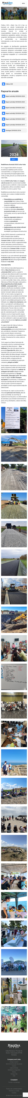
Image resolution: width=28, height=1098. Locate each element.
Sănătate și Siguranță (14, 1070)
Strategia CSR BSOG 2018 (13, 130)
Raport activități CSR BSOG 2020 (15, 119)
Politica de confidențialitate (14, 1089)
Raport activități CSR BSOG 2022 (15, 107)
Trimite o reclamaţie (14, 1082)
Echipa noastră (14, 1062)
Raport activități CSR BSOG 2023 (15, 102)
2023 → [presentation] (14, 159)
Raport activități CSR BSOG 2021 (15, 113)
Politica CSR (9, 84)
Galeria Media (14, 1068)
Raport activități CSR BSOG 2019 (15, 125)
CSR (14, 1076)
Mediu (14, 1072)
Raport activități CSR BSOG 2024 (15, 96)
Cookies (14, 1093)
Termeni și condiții (14, 1091)
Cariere (14, 1066)
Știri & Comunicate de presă (14, 1064)
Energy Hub (14, 1074)
